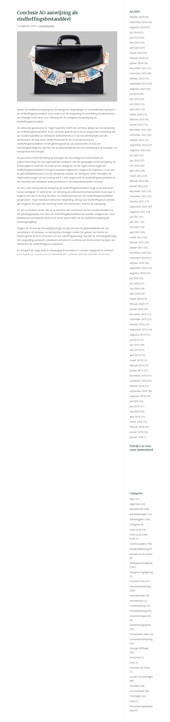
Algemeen (135, 504)
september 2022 (138, 145)
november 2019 (138, 319)
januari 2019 (136, 370)
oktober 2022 (137, 140)
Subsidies (135, 685)
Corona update (138, 543)
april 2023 (135, 109)
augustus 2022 (137, 150)
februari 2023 (137, 119)
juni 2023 (134, 98)
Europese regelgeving (141, 572)
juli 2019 (134, 339)
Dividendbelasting (139, 548)
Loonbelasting (46, 25)
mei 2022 (135, 165)
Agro (132, 498)
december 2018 (138, 375)
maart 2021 (136, 237)
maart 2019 (136, 360)
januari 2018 (136, 432)
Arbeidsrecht (136, 509)
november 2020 (138, 257)
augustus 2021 (137, 211)
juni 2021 (134, 221)
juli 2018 (134, 401)
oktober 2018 (137, 385)
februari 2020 (137, 303)
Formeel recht (137, 581)
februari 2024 (137, 58)
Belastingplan (137, 519)
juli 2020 (134, 278)
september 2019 (138, 329)
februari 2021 (137, 242)
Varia (132, 701)
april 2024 (135, 47)
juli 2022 (134, 155)
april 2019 (135, 355)
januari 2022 (136, 186)
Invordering (136, 600)
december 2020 (138, 252)
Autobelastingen (138, 514)
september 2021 (138, 206)
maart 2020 (136, 298)
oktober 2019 (137, 324)
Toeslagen (135, 696)
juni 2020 (134, 283)
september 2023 (138, 83)
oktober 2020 (137, 263)
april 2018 (135, 416)
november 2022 (138, 134)
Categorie (135, 524)
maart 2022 (136, 175)
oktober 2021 (137, 201)
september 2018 (138, 391)
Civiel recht (135, 529)
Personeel (135, 657)
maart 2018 (136, 421)
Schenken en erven (140, 667)
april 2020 (135, 293)
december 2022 (138, 129)
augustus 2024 (137, 27)
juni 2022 (134, 160)
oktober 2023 (137, 78)
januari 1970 (136, 437)
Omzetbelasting (138, 610)
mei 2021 (135, 227)
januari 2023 (136, 124)
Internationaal (137, 595)
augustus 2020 (137, 273)
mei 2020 (135, 288)
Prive (132, 662)
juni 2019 (134, 344)
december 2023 (138, 68)
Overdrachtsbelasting (141, 639)
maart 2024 (136, 52)
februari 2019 (137, 365)
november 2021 (138, 196)
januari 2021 (136, 247)
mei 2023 (135, 104)
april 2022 (135, 170)
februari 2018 (137, 426)
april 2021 (135, 232)
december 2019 (138, 314)
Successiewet (137, 691)
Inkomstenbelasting (140, 586)
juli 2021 (134, 216)
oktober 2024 (137, 16)
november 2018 (138, 380)
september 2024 (138, 22)
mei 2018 (135, 411)
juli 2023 (134, 93)
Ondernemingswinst (140, 625)
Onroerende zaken (140, 634)
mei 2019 (135, 350)
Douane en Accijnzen (141, 554)
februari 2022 (137, 180)
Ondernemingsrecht (140, 616)
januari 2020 (136, 309)
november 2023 (138, 73)
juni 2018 (134, 406)
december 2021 (138, 191)
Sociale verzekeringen (141, 676)
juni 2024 (134, 37)
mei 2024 (135, 42)
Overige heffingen (139, 648)
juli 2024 (134, 32)
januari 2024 (136, 63)
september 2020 (138, 268)
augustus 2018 (137, 396)
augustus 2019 (137, 334)
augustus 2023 (137, 88)
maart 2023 (136, 114)
